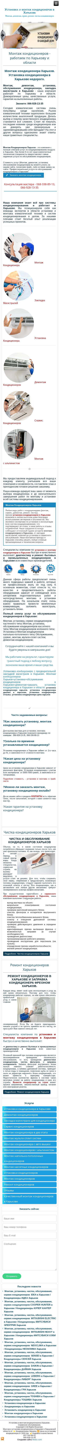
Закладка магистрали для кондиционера (29, 1120)
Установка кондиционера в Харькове (27, 1109)
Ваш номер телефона (15, 1227)
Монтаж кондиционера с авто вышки (27, 1144)
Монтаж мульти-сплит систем (22, 1138)
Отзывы (9, 1190)
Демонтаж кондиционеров (21, 1114)
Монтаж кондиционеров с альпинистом (29, 1150)
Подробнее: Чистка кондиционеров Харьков (26, 954)
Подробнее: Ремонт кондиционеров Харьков (27, 1092)
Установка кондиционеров (21, 1172)
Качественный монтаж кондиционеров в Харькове (28, 1199)
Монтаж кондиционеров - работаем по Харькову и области (29, 58)
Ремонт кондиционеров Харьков (29, 967)
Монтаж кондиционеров (19, 1178)
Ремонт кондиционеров (19, 1184)
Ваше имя (9, 1218)
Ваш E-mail (9, 1235)
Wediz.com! (37, 1440)
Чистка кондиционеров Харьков (30, 832)
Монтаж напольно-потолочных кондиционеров (23, 1158)
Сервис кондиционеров (19, 1126)
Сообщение (10, 1244)
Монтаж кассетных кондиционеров (26, 1167)
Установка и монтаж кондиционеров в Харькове (29, 11)
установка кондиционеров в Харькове (31, 515)
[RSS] (2, 1439)
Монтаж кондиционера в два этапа (26, 1132)
